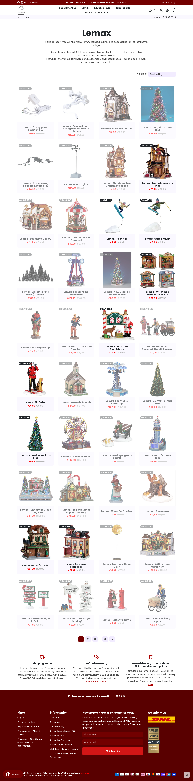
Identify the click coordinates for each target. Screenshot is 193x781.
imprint (21, 717)
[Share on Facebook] (163, 17)
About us (101, 12)
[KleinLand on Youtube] (25, 2)
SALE (89, 12)
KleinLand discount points (64, 749)
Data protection (26, 722)
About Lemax (57, 735)
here (150, 684)
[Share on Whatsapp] (172, 17)
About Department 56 (62, 731)
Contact (54, 717)
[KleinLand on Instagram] (22, 2)
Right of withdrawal (28, 726)
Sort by (141, 74)
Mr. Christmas (103, 8)
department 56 (69, 8)
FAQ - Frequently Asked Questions (63, 755)
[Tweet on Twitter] (166, 17)
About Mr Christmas (61, 740)
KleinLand (37, 773)
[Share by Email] (175, 17)
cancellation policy (96, 681)
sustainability (57, 726)
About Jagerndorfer (61, 744)
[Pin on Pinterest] (169, 17)
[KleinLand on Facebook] (18, 2)
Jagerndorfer (125, 8)
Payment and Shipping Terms (29, 733)
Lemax (87, 8)
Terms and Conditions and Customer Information (29, 742)
